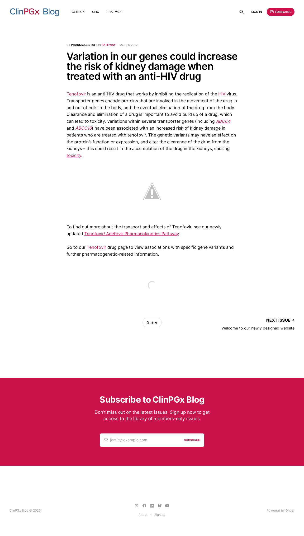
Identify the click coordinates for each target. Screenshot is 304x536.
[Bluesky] (160, 506)
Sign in (256, 12)
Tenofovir (76, 93)
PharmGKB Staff (84, 45)
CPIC (95, 12)
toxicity (73, 155)
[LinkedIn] (152, 506)
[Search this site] (241, 11)
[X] (137, 506)
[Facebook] (144, 506)
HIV (221, 93)
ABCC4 (223, 121)
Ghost (289, 510)
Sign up (160, 515)
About (142, 515)
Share (152, 322)
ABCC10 (83, 128)
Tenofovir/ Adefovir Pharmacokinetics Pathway (131, 233)
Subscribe (283, 12)
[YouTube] (167, 506)
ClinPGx (78, 12)
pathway (109, 45)
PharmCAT (115, 12)
